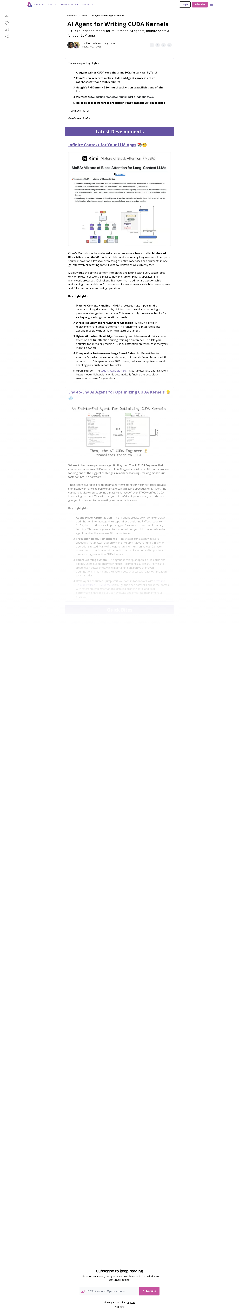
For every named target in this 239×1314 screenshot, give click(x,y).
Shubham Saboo (91, 43)
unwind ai (72, 15)
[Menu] (211, 4)
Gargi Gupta (109, 43)
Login (185, 4)
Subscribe (200, 4)
